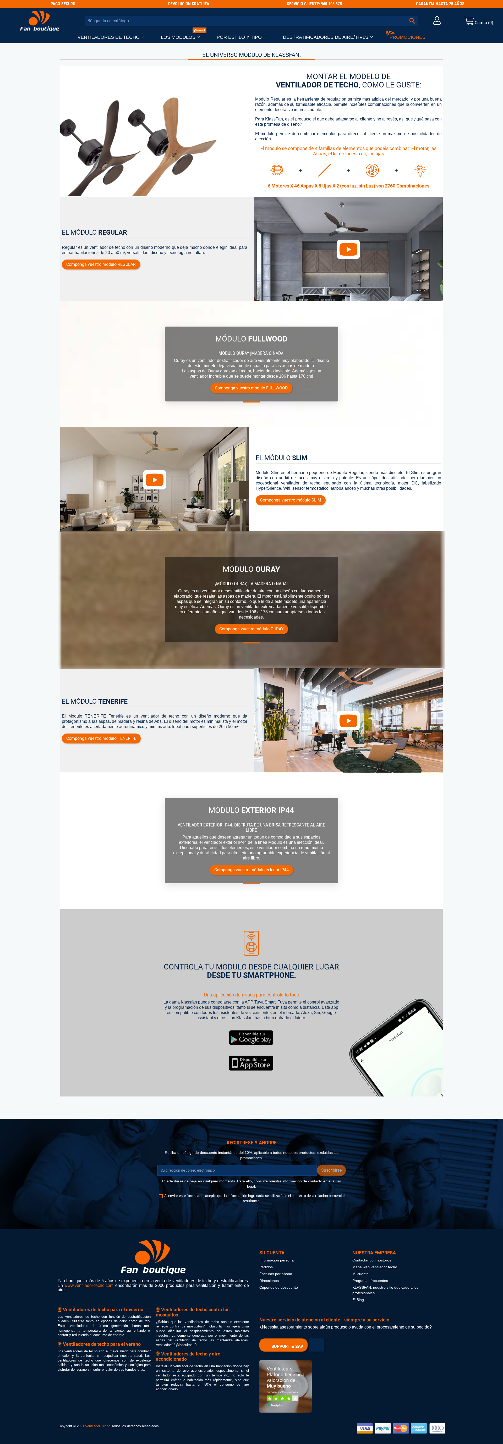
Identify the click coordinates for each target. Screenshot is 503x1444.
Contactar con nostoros (371, 1260)
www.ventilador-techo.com (88, 1285)
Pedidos (266, 1267)
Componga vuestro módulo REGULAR (101, 264)
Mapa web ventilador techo (374, 1267)
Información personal (276, 1260)
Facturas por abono (275, 1274)
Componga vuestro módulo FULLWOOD (251, 387)
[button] (111, 37)
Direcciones (269, 1281)
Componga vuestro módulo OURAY (251, 628)
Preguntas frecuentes (370, 1281)
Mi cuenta (360, 1274)
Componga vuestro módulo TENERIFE (101, 738)
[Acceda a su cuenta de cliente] (437, 22)
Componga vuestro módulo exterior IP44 (251, 869)
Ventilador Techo (97, 1426)
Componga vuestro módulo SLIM (290, 500)
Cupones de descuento (278, 1287)
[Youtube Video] (348, 249)
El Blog (358, 1300)
